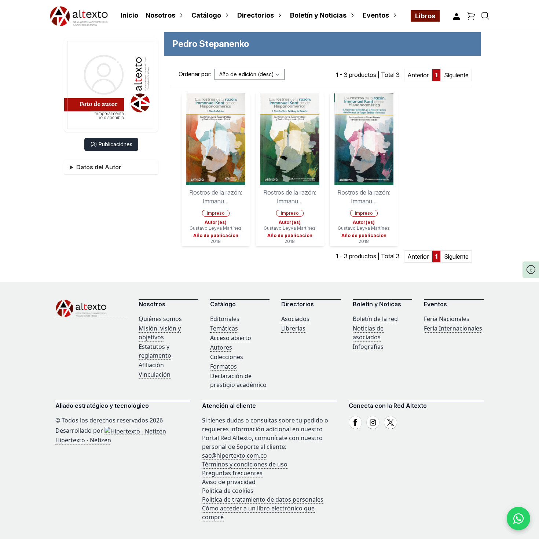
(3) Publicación (111, 144)
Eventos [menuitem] (376, 15)
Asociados (295, 319)
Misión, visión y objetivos (160, 332)
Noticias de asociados (368, 332)
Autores (221, 347)
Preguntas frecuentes (232, 473)
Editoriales (224, 319)
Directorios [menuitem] (255, 15)
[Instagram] (373, 422)
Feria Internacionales (453, 328)
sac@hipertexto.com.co (234, 455)
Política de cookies (227, 491)
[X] (390, 422)
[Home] (91, 308)
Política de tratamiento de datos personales (262, 499)
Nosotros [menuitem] (160, 15)
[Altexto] (79, 16)
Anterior (418, 75)
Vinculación (154, 374)
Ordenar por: (195, 74)
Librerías (293, 328)
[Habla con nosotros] (518, 518)
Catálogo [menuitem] (206, 15)
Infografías (368, 347)
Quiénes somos (160, 319)
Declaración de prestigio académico (238, 380)
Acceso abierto (230, 338)
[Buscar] (485, 16)
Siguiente (456, 75)
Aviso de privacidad (229, 482)
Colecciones (226, 357)
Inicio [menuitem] (129, 15)
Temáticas (224, 328)
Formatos (223, 366)
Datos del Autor (98, 167)
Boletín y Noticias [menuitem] (318, 15)
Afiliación (151, 365)
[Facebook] (355, 422)
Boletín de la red (375, 319)
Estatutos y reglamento (155, 351)
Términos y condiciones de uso (244, 464)
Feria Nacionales (446, 319)
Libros (425, 16)
